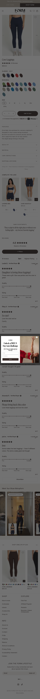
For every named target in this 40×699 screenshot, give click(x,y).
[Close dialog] (37, 337)
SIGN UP (10, 359)
